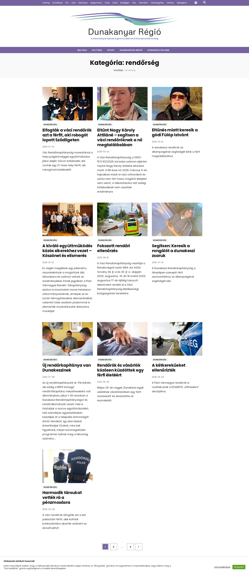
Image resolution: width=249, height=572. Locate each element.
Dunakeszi (57, 2)
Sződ (115, 2)
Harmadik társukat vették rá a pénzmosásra (62, 497)
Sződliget (124, 2)
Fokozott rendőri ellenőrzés (113, 248)
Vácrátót (143, 2)
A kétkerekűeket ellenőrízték (168, 367)
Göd (73, 2)
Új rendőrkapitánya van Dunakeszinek (66, 367)
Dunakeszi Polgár (158, 50)
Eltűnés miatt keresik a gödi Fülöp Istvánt (175, 132)
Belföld (82, 50)
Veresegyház (157, 2)
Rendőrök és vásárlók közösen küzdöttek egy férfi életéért (120, 370)
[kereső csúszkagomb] (204, 2)
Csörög (46, 2)
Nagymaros (96, 2)
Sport (111, 50)
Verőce (170, 2)
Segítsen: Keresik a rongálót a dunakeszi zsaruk (173, 250)
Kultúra (97, 50)
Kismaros (83, 2)
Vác (134, 2)
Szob (107, 2)
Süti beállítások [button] (222, 567)
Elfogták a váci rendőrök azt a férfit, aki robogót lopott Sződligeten (67, 135)
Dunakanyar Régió (124, 31)
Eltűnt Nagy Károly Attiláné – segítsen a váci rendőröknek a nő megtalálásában (119, 137)
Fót (67, 2)
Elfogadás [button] (239, 567)
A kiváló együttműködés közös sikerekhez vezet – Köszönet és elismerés (67, 250)
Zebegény (182, 2)
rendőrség (50, 124)
